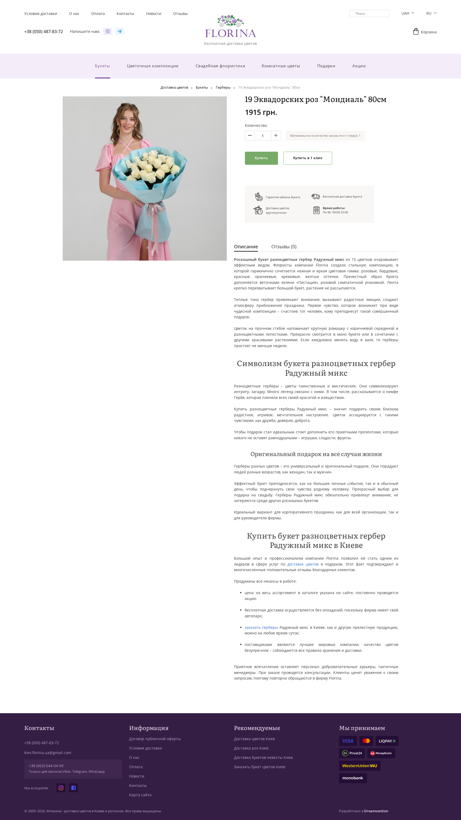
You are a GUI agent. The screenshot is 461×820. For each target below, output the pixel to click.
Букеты (102, 65)
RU (429, 13)
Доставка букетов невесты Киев (263, 757)
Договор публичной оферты (155, 738)
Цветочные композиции (153, 65)
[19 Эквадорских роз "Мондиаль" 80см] (144, 178)
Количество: (256, 125)
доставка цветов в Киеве (84, 811)
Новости (136, 776)
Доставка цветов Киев (254, 738)
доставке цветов (303, 564)
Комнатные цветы (281, 65)
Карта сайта (140, 794)
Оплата (136, 766)
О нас (134, 757)
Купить (261, 158)
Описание (246, 246)
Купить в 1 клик (308, 158)
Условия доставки (145, 748)
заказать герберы (261, 627)
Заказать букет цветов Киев (259, 766)
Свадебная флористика (220, 65)
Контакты (138, 785)
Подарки (326, 65)
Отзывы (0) (283, 246)
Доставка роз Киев (251, 748)
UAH (406, 13)
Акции (359, 65)
